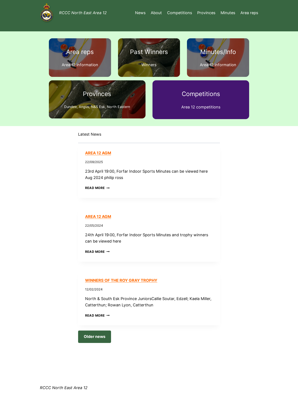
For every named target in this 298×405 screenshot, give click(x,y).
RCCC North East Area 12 (83, 12)
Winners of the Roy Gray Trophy (121, 280)
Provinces (97, 94)
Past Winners (149, 52)
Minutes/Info (218, 52)
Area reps (80, 52)
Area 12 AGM (98, 153)
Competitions (201, 94)
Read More (97, 188)
